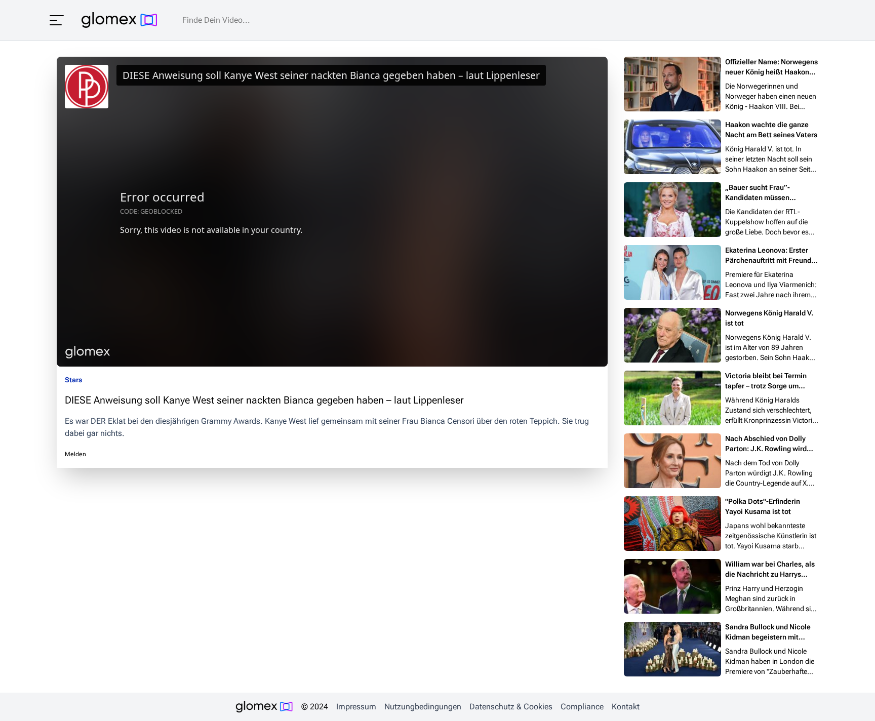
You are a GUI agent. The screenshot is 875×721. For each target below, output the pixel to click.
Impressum (356, 706)
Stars (73, 380)
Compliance (582, 706)
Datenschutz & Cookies (510, 706)
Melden (75, 454)
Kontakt (626, 706)
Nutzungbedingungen (422, 706)
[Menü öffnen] (57, 20)
